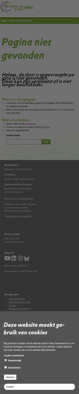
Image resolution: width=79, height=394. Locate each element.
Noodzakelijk (14, 360)
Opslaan (10, 377)
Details (10, 387)
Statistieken (13, 367)
